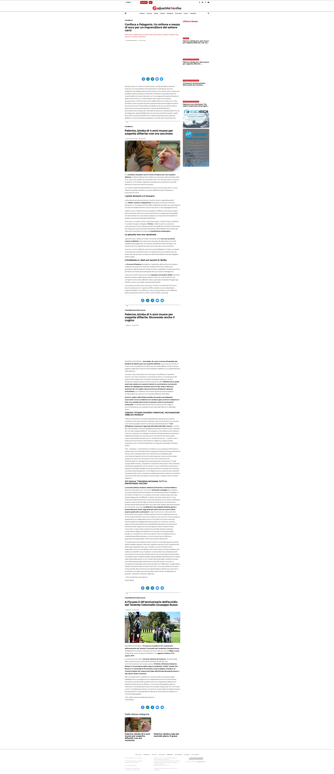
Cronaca (149, 13)
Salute (156, 13)
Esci (150, 2)
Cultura (162, 13)
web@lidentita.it (132, 765)
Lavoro (186, 13)
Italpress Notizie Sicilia (135, 310)
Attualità (193, 13)
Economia (178, 13)
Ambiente (170, 13)
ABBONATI (144, 2)
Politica (142, 13)
